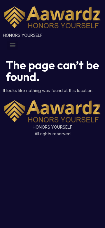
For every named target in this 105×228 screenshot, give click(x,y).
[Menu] (12, 45)
